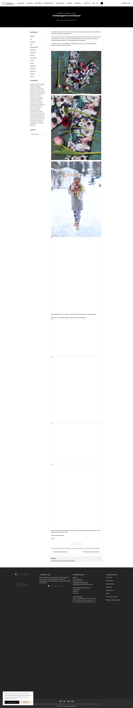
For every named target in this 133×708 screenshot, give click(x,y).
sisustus (32, 63)
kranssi (39, 95)
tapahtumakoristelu (40, 115)
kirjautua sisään (61, 561)
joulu (31, 44)
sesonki (32, 60)
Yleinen (74, 13)
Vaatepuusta (83, 40)
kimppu (32, 95)
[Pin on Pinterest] (79, 543)
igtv (31, 39)
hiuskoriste (38, 84)
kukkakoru (39, 100)
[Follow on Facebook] (18, 585)
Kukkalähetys (38, 3)
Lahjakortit (30, 3)
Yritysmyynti (109, 577)
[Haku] (102, 3)
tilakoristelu (33, 68)
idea (36, 86)
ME (97, 3)
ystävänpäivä (40, 122)
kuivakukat (33, 97)
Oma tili (108, 593)
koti (35, 95)
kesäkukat (33, 93)
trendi (37, 118)
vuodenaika (33, 71)
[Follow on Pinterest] (23, 585)
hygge (42, 84)
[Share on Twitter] (74, 543)
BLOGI (93, 3)
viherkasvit (42, 118)
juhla (37, 88)
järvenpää (41, 88)
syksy (36, 113)
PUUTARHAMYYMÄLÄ (48, 3)
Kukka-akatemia (34, 47)
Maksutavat (109, 587)
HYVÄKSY (25, 702)
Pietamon (67, 36)
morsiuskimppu (38, 106)
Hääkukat (69, 3)
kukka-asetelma (39, 97)
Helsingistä (93, 43)
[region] (18, 698)
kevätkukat (42, 93)
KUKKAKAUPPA (20, 3)
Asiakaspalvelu (110, 590)
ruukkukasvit (33, 58)
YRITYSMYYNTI (87, 3)
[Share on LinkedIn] (81, 543)
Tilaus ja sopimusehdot (111, 596)
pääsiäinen (37, 109)
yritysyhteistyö (33, 122)
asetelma (32, 84)
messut (32, 106)
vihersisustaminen (34, 120)
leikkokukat (67, 13)
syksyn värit (41, 113)
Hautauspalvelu (60, 3)
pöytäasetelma (33, 111)
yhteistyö (32, 74)
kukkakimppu (33, 100)
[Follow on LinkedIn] (26, 585)
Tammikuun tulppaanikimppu (60, 552)
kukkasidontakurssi (34, 104)
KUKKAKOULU (78, 3)
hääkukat (32, 36)
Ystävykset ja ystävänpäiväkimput (91, 552)
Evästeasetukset (12, 702)
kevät (37, 93)
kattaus (32, 91)
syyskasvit (33, 115)
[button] (127, 3)
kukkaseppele (39, 102)
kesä (43, 91)
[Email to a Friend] (76, 543)
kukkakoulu (33, 49)
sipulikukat (40, 111)
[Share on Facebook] (71, 543)
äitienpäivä (33, 124)
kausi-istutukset (38, 91)
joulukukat (33, 88)
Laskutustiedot (109, 580)
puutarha (32, 55)
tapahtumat (33, 66)
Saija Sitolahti (72, 20)
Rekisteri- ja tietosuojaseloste (113, 600)
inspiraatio (60, 13)
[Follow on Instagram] (20, 585)
